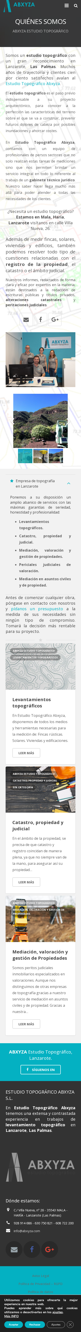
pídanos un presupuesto (37, 608)
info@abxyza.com (27, 1231)
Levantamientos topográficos (31, 702)
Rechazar (34, 1324)
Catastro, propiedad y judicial (35, 780)
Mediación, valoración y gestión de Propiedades (40, 955)
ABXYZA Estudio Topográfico (34, 650)
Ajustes (56, 1324)
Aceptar (13, 1324)
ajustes (57, 1312)
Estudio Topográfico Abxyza (33, 83)
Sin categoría (23, 787)
